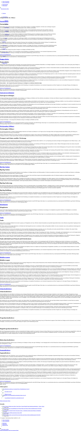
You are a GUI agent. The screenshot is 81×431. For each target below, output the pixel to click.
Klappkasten (4, 204)
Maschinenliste (5, 4)
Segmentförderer (5, 350)
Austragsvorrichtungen (7, 93)
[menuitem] (41, 4)
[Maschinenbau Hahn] (4, 8)
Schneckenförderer (6, 289)
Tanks (2, 217)
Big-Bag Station (5, 167)
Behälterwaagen (5, 257)
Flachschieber (4, 21)
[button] (9, 430)
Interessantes (4, 5)
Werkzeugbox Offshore (7, 126)
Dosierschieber (4, 59)
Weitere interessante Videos (5, 400)
